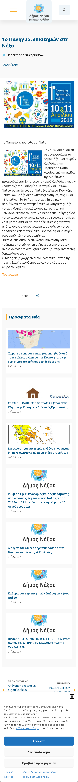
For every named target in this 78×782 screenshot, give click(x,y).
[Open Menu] (13, 10)
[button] (72, 697)
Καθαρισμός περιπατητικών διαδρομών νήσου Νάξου (38, 595)
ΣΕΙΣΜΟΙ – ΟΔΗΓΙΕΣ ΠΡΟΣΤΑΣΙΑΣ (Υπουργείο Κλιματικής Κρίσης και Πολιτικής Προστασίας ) (39, 405)
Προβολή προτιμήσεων (39, 763)
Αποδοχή (39, 741)
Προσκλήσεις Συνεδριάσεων (25, 55)
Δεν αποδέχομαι (39, 752)
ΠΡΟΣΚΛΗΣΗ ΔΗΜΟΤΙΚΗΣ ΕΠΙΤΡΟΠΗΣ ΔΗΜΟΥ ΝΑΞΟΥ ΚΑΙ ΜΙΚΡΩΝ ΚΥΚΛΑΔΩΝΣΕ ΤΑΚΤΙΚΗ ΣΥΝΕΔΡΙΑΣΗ (39, 643)
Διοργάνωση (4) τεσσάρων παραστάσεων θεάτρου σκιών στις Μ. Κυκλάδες (36, 550)
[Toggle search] (64, 10)
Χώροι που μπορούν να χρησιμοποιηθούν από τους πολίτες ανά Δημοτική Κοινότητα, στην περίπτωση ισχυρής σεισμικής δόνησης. (37, 357)
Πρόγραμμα (10, 274)
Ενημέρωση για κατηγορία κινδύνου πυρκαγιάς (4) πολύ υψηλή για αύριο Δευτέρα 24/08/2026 (38, 450)
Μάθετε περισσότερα (27, 728)
